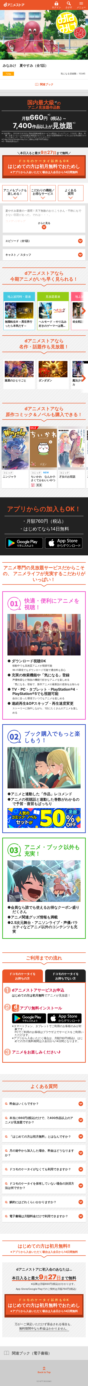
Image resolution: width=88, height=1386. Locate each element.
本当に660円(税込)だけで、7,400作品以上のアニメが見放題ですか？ (39, 1120)
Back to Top (44, 1372)
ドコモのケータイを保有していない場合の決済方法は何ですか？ (39, 1186)
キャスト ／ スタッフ (18, 254)
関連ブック (46, 84)
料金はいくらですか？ (24, 1103)
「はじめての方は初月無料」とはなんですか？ (40, 1136)
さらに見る (44, 223)
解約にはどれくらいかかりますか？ (32, 1202)
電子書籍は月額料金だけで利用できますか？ (38, 1216)
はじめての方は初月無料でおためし (44, 166)
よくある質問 (70, 192)
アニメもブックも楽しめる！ (15, 192)
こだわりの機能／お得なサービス (43, 192)
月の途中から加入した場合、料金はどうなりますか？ (39, 1153)
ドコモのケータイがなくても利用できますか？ (40, 1169)
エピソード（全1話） (18, 241)
